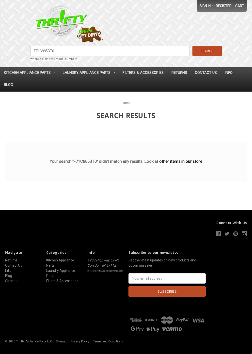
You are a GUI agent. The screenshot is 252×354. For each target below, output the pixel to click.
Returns (179, 72)
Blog (8, 84)
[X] (227, 233)
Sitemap (11, 281)
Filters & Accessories (143, 72)
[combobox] (110, 51)
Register (224, 6)
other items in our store (180, 161)
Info (229, 72)
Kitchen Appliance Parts (28, 72)
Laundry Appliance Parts (87, 72)
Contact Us (206, 72)
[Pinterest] (235, 233)
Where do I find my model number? (53, 59)
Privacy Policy (80, 341)
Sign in (205, 6)
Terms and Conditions (108, 341)
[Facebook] (218, 233)
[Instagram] (244, 233)
